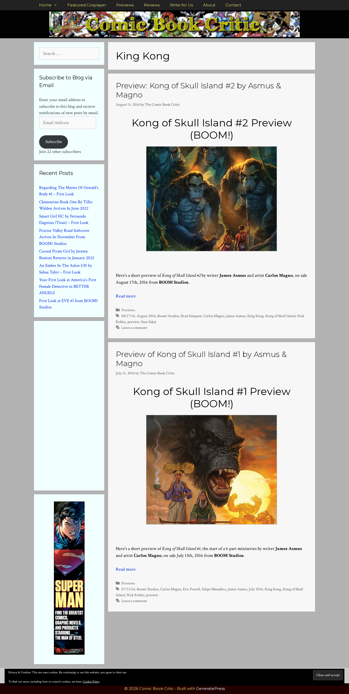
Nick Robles (135, 594)
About (209, 5)
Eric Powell (191, 589)
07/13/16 (128, 589)
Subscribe (53, 142)
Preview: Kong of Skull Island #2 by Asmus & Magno (198, 90)
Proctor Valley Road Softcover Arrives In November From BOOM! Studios (64, 237)
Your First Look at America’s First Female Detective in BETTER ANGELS (67, 286)
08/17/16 (128, 315)
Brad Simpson (191, 315)
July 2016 (256, 589)
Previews (125, 5)
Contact (233, 5)
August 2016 (146, 315)
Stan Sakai (148, 321)
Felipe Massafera (214, 589)
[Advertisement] (77, 404)
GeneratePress (210, 688)
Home (45, 5)
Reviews (152, 5)
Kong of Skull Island (280, 315)
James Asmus (236, 315)
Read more (126, 296)
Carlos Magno (213, 315)
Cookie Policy (91, 682)
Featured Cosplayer (86, 5)
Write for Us (181, 5)
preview (133, 321)
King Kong (255, 315)
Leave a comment (134, 327)
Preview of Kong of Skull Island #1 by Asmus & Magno (201, 359)
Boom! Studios (168, 315)
